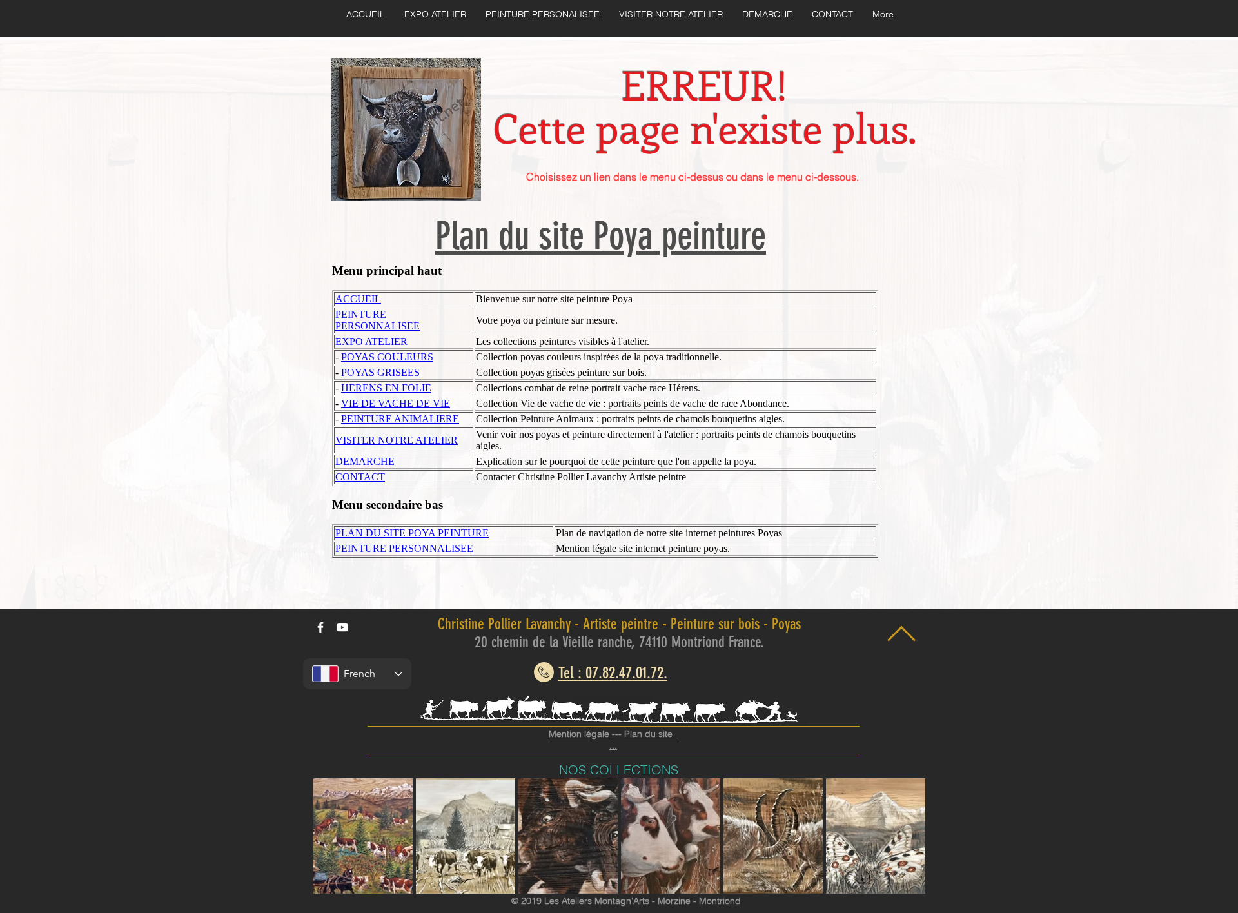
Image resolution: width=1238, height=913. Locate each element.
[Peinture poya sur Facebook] (320, 627)
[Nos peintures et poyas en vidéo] (342, 627)
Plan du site (651, 734)
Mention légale (579, 734)
